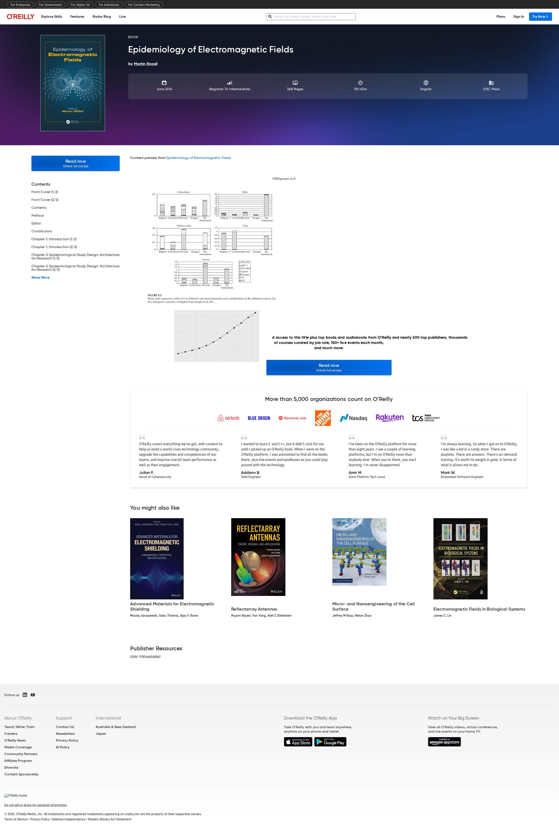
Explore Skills (51, 16)
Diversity (11, 767)
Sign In (518, 16)
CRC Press (491, 89)
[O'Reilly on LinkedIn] (25, 695)
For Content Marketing (144, 5)
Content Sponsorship (21, 774)
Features (77, 16)
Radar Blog (102, 16)
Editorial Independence (68, 819)
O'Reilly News (15, 740)
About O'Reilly (18, 718)
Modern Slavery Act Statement (109, 819)
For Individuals (109, 5)
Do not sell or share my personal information (35, 805)
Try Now (538, 16)
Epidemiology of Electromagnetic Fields (198, 158)
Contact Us (65, 727)
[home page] (21, 16)
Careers (10, 733)
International (108, 718)
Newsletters (65, 733)
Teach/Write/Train (19, 727)
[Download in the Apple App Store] (298, 745)
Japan (101, 733)
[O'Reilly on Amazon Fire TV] (444, 745)
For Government (50, 5)
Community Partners (20, 754)
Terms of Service (16, 819)
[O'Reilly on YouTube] (33, 695)
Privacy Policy (67, 740)
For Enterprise (20, 5)
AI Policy (62, 747)
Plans (501, 16)
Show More (40, 277)
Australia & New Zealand (116, 727)
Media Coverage (18, 747)
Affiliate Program (18, 760)
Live (122, 16)
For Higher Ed (80, 5)
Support (64, 718)
